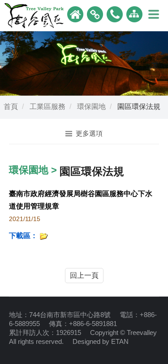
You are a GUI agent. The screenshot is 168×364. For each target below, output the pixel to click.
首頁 (11, 106)
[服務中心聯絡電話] (115, 13)
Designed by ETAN (101, 341)
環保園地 (91, 106)
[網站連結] (95, 13)
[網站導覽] (134, 13)
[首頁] (75, 13)
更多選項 (89, 133)
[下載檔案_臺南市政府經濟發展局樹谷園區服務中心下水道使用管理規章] (43, 235)
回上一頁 (84, 275)
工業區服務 (47, 106)
